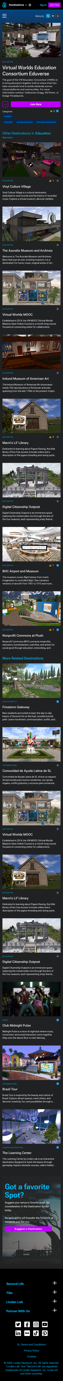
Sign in (43, 5)
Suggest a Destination (28, 1228)
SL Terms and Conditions (31, 1344)
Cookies (31, 1356)
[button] (18, 5)
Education (7, 62)
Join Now (35, 104)
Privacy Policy (31, 1350)
